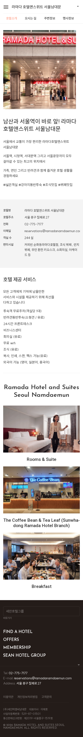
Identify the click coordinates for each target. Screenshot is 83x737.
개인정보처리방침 (27, 697)
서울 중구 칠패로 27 (28, 683)
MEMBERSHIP (17, 648)
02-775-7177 (33, 224)
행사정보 (68, 18)
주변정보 (49, 18)
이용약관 (8, 697)
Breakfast (41, 586)
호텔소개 (11, 18)
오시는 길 (30, 18)
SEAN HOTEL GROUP (24, 656)
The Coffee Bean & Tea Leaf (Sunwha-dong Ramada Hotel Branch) (41, 523)
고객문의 (47, 697)
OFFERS (11, 640)
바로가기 (7, 618)
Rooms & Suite (41, 459)
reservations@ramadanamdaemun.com (53, 231)
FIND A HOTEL (18, 632)
